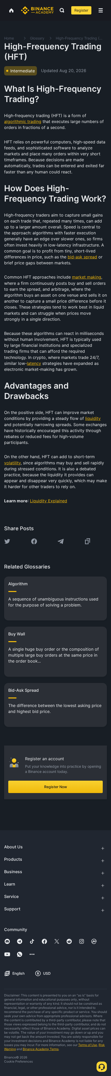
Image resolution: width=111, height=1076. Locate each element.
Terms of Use (87, 1045)
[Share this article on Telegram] (61, 541)
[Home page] (37, 10)
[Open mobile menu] (100, 10)
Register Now (55, 787)
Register (81, 10)
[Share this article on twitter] (7, 541)
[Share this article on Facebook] (34, 541)
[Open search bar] (60, 10)
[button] (101, 10)
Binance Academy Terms (41, 1049)
